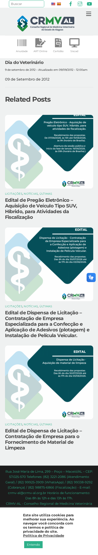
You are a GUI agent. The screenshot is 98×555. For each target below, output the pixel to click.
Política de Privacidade (43, 536)
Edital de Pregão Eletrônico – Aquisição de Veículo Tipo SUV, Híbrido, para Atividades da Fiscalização (41, 208)
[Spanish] (59, 4)
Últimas (45, 193)
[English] (53, 4)
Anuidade (22, 51)
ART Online (40, 51)
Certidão (58, 51)
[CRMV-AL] (45, 29)
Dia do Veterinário (24, 62)
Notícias (31, 193)
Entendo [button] (33, 544)
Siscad (74, 51)
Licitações (13, 193)
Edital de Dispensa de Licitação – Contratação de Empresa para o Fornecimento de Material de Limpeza (43, 439)
